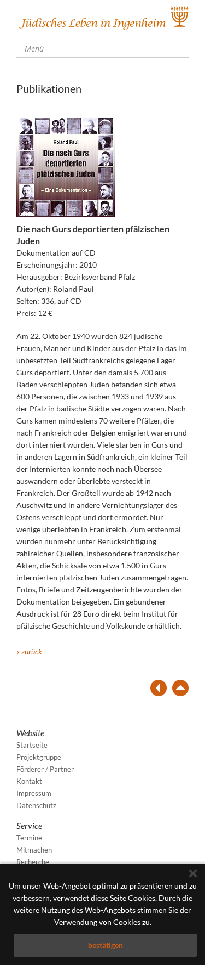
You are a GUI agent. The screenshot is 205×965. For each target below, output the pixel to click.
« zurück (29, 651)
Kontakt (29, 781)
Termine (29, 837)
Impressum (33, 793)
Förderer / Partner (45, 769)
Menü (33, 48)
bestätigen (105, 945)
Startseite (32, 745)
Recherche (32, 861)
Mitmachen (34, 849)
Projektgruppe (38, 757)
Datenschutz (36, 805)
